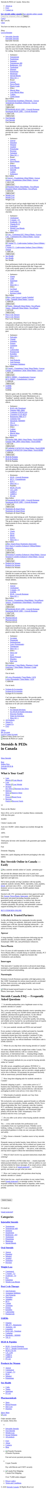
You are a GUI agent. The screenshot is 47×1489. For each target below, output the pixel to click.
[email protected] (23, 1167)
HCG (12, 348)
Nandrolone (14, 59)
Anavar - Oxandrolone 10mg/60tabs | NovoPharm (23, 602)
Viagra (12, 276)
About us (8, 6)
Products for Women (12, 563)
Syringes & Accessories (13, 689)
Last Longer (14, 291)
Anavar (12, 141)
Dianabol (13, 143)
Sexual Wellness (11, 1435)
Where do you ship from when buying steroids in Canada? (25, 1046)
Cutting (12, 94)
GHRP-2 (13, 492)
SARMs (8, 386)
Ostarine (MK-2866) (17, 410)
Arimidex (13, 341)
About (7, 1443)
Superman (13, 281)
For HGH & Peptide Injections (21, 712)
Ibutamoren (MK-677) (18, 417)
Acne (12, 655)
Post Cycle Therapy (12, 315)
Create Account (11, 734)
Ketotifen (13, 354)
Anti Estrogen (15, 362)
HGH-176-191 (15, 488)
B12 (7, 1278)
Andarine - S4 (10, 1327)
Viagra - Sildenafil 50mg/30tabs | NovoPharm (21, 308)
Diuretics (13, 659)
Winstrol (13, 69)
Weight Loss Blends (17, 228)
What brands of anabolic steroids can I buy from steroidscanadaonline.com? (19, 1096)
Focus (12, 533)
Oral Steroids (10, 118)
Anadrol (13, 147)
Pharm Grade (15, 86)
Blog (7, 1447)
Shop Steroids (6, 758)
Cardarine (9, 1333)
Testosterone (14, 57)
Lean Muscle (14, 168)
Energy (12, 538)
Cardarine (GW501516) (18, 412)
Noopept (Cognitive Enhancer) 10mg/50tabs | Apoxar (24, 557)
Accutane (13, 638)
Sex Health (9, 256)
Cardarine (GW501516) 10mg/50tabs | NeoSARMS (24, 450)
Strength (13, 170)
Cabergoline (14, 350)
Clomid (12, 339)
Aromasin (13, 345)
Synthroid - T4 (15, 222)
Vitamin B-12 (15, 224)
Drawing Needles (16, 714)
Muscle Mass (15, 90)
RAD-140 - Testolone (13, 1331)
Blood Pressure (15, 657)
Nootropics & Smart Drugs (15, 509)
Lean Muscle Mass (17, 92)
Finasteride (14, 640)
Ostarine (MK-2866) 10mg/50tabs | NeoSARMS (23, 442)
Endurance (14, 174)
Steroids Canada (13, 1487)
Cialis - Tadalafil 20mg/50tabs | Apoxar (19, 299)
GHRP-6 (13, 494)
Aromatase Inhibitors (17, 364)
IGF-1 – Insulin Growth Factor (16, 1348)
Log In (3, 734)
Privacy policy (10, 1481)
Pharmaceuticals (11, 618)
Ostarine (8, 1323)
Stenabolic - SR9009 (12, 1335)
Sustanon (13, 61)
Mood (12, 535)
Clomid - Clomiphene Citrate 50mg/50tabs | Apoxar (24, 370)
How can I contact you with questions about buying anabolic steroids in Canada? (21, 1174)
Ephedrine (13, 226)
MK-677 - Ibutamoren (13, 1325)
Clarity (12, 531)
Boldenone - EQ (16, 65)
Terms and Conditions (13, 1483)
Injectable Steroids (12, 37)
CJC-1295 (13, 490)
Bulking (13, 166)
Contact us (9, 10)
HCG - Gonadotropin (18, 479)
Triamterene (14, 646)
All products (9, 1437)
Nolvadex (13, 337)
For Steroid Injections (18, 710)
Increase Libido (15, 293)
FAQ (7, 8)
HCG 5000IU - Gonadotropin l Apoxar (19, 379)
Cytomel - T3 (15, 220)
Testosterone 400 (16, 63)
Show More (5, 1413)
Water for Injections (17, 716)
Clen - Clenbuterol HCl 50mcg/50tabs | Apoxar (22, 237)
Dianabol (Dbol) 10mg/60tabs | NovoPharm (21, 189)
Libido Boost (15, 96)
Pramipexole (14, 352)
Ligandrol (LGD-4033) (18, 414)
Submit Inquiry (6, 1200)
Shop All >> (14, 78)
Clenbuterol (14, 218)
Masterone (14, 74)
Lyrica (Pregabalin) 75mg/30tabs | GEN (19, 679)
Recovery (13, 435)
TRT (11, 283)
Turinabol (13, 153)
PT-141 (12, 496)
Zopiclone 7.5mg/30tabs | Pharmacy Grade (20, 667)
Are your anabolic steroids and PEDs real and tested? (23, 1027)
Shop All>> (14, 230)
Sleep (7, 1402)
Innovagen (24, 896)
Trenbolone (14, 67)
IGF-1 (12, 481)
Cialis (12, 279)
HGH (3, 886)
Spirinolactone (15, 642)
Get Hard (13, 289)
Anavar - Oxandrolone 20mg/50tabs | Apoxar (21, 180)
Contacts (8, 1445)
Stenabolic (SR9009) (17, 421)
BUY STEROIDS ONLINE (11, 910)
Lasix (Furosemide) (17, 644)
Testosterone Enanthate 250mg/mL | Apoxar (21, 103)
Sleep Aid (13, 653)
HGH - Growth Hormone (19, 477)
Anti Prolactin (15, 360)
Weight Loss (9, 195)
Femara (12, 343)
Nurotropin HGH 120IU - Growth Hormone (21, 111)
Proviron (13, 151)
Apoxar (13, 82)
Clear (3, 23)
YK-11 (12, 423)
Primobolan (14, 71)
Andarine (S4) (15, 419)
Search (25, 16)
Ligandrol (9, 1329)
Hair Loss (13, 661)
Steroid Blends (15, 76)
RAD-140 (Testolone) (18, 408)
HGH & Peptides (11, 457)
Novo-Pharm (14, 84)
